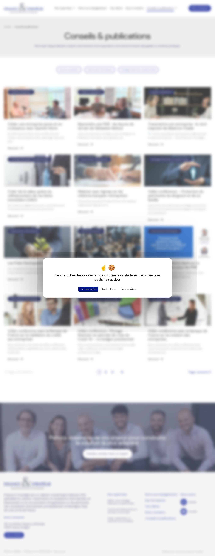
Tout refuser (109, 289)
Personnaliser (128, 289)
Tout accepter (88, 289)
